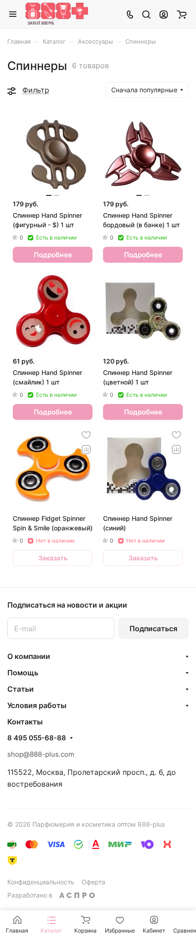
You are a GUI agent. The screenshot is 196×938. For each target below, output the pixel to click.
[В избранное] (86, 434)
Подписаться (153, 628)
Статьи (20, 689)
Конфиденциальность (40, 882)
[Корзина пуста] (181, 14)
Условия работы (37, 705)
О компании (28, 656)
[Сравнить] (86, 449)
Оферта (93, 882)
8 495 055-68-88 (36, 738)
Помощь (22, 672)
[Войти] (164, 14)
